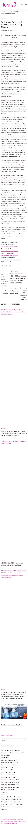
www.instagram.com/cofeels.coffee (9, 255)
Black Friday (11, 789)
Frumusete (4, 753)
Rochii (12, 804)
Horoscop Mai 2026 (7, 770)
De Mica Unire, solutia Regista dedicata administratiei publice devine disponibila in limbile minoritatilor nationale (14, 433)
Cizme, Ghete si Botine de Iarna (12, 802)
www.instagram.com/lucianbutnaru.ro (10, 259)
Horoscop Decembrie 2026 (10, 787)
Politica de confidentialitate (12, 823)
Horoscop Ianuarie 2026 (9, 760)
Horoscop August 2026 (8, 777)
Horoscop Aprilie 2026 (8, 767)
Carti (3, 794)
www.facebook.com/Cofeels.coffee (9, 246)
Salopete (4, 809)
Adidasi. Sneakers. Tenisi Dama (11, 797)
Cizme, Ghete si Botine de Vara (11, 799)
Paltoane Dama (6, 807)
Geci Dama (19, 804)
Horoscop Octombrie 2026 (10, 782)
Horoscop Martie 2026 (8, 765)
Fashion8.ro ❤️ (11, 819)
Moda (11, 753)
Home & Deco (6, 755)
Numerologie (19, 753)
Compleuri (4, 804)
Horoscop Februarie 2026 (9, 762)
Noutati (3, 18)
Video (3, 789)
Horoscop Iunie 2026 (8, 772)
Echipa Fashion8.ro (5, 30)
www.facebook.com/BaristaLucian (9, 251)
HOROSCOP (5, 758)
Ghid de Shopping (7, 750)
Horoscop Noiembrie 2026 (10, 784)
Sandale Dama (17, 807)
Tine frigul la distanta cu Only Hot (11, 725)
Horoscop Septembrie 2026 (10, 780)
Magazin (4, 792)
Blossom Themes (18, 821)
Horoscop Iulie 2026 (8, 775)
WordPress (4, 823)
